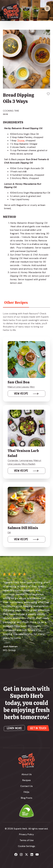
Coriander (13, 460)
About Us (26, 774)
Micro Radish (28, 463)
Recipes (26, 780)
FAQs (26, 792)
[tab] (16, 302)
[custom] (16, 854)
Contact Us (26, 786)
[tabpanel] (26, 429)
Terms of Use (27, 840)
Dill (9, 532)
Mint (32, 386)
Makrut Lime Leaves (18, 386)
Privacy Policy (26, 834)
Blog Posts (26, 797)
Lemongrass (26, 460)
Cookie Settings (26, 846)
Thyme (20, 140)
